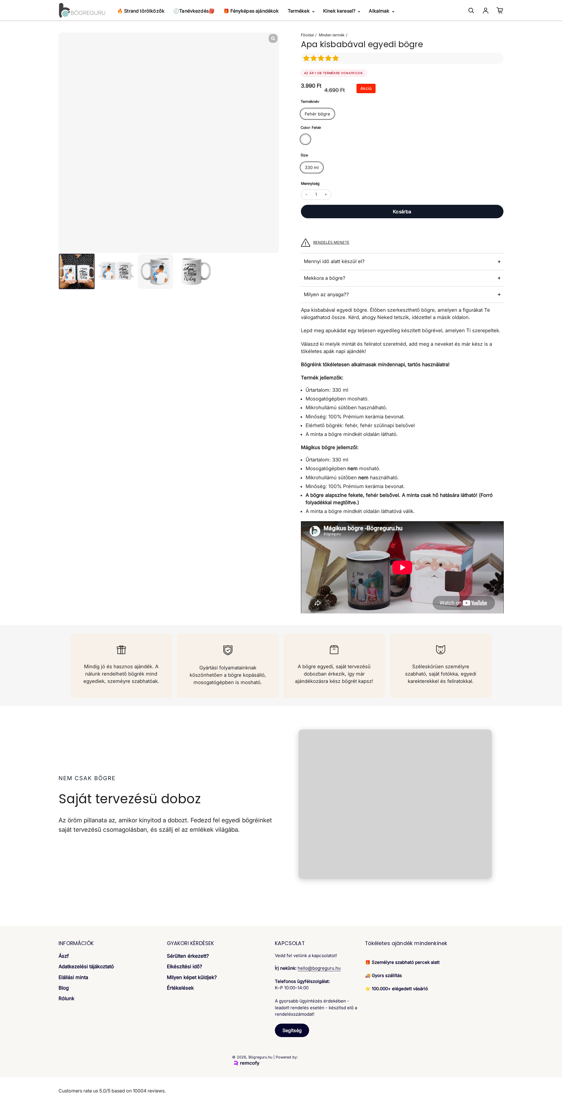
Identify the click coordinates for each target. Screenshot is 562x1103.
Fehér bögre (317, 114)
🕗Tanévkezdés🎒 (194, 11)
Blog (64, 988)
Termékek (299, 11)
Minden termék (332, 35)
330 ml (312, 167)
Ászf (64, 956)
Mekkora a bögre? (324, 278)
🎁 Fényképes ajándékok (251, 11)
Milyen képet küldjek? (192, 977)
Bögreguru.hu (260, 1057)
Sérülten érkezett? (188, 956)
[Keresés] (471, 10)
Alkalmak (379, 11)
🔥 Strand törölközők (141, 11)
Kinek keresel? (340, 11)
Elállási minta (73, 977)
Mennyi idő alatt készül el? (334, 261)
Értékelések (180, 988)
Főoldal (307, 35)
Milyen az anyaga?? (326, 294)
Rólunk (66, 998)
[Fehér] (305, 139)
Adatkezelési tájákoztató (86, 966)
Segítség (292, 1030)
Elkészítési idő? (184, 966)
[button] (321, 58)
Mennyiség (310, 183)
